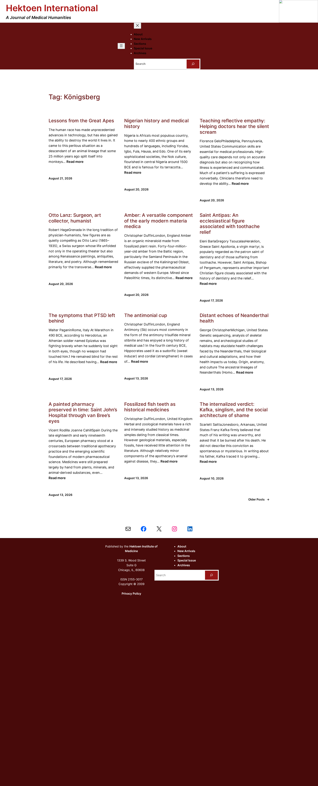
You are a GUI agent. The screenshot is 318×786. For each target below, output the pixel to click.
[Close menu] (137, 26)
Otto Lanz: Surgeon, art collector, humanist (75, 218)
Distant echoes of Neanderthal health (234, 318)
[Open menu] (121, 46)
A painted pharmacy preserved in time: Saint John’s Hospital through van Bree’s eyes (83, 412)
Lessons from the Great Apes (81, 120)
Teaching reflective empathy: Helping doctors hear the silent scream (234, 126)
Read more (75, 162)
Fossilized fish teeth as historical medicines (150, 407)
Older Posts (258, 499)
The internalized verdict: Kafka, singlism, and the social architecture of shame (234, 409)
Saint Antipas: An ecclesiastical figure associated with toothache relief (230, 223)
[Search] (193, 64)
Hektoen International (52, 8)
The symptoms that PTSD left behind (82, 318)
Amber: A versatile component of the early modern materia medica (158, 220)
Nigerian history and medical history (156, 123)
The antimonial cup (145, 315)
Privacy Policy (131, 593)
